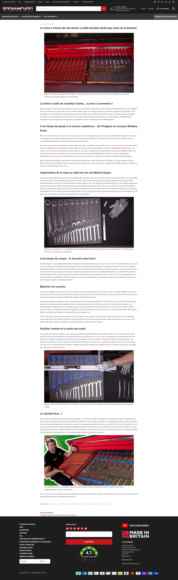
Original (102, 429)
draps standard (58, 156)
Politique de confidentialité (31, 539)
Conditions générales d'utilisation (35, 542)
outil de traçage (99, 336)
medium (76, 153)
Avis (21, 527)
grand (83, 153)
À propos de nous (9, 2)
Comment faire (29, 2)
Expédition (24, 530)
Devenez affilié (26, 547)
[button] (89, 554)
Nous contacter (26, 544)
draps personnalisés (47, 151)
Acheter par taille (11, 16)
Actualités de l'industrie (61, 2)
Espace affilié (25, 550)
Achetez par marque (32, 16)
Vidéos (40, 2)
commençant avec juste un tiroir (116, 145)
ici (114, 274)
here (89, 312)
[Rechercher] (103, 8)
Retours (23, 533)
